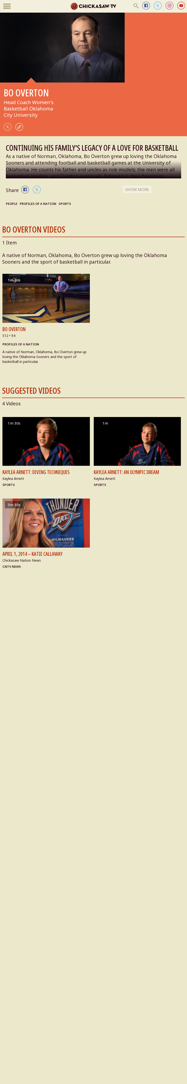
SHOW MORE (137, 189)
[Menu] (7, 6)
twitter (158, 5)
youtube (181, 5)
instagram (169, 5)
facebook (146, 5)
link (19, 127)
